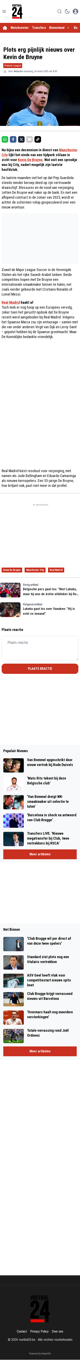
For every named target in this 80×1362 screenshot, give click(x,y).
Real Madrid (11, 302)
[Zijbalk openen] (4, 11)
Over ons (57, 1331)
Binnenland (56, 28)
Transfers (39, 28)
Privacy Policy (39, 1331)
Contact (22, 1331)
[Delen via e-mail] (29, 139)
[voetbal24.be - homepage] (17, 11)
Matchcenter (20, 28)
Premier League (13, 65)
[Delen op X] (21, 139)
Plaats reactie (40, 669)
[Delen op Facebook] (13, 139)
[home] (4, 27)
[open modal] (75, 11)
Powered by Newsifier (40, 1353)
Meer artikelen (40, 854)
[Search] (59, 11)
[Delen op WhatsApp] (5, 139)
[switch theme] (67, 11)
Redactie (18, 71)
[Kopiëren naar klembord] (37, 139)
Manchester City (35, 570)
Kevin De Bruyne (30, 160)
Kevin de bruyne (12, 570)
